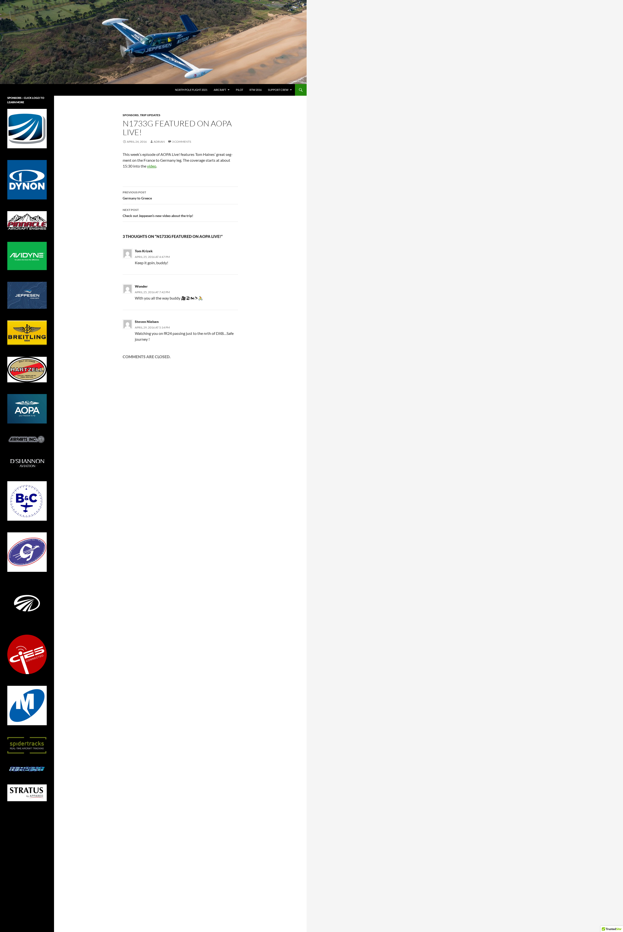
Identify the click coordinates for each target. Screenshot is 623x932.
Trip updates (150, 115)
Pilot (239, 89)
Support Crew (278, 89)
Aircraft (220, 89)
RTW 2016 (255, 89)
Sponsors (131, 115)
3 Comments (181, 141)
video (151, 166)
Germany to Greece (137, 195)
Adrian (159, 141)
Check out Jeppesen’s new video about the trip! (158, 213)
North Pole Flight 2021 (191, 89)
